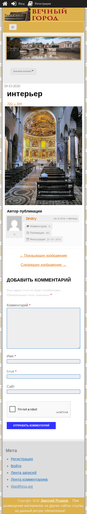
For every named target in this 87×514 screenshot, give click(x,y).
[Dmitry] (14, 223)
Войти (16, 466)
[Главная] (5, 4)
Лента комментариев (29, 479)
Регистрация (22, 459)
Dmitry (31, 218)
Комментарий (18, 305)
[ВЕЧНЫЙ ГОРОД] (36, 14)
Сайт (11, 386)
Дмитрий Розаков (54, 501)
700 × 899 (14, 104)
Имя (11, 356)
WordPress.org (22, 486)
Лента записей (24, 472)
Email (11, 371)
